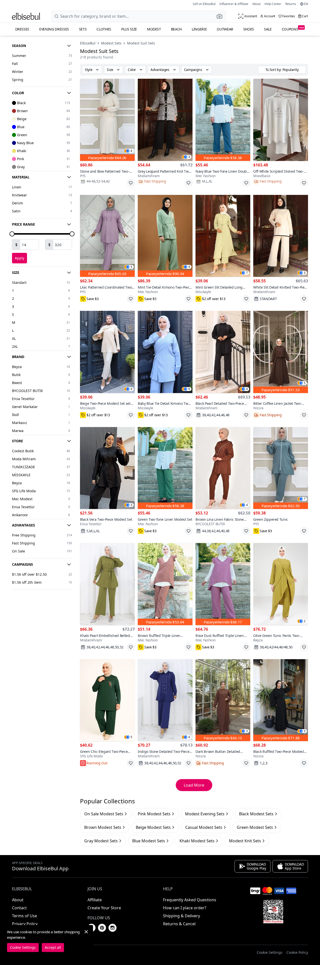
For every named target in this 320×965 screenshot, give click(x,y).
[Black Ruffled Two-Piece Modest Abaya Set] (280, 700)
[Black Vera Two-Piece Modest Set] (107, 468)
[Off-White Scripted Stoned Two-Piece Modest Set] (280, 120)
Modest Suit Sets (141, 43)
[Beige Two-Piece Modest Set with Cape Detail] (107, 352)
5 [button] (131, 267)
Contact (19, 908)
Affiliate (95, 900)
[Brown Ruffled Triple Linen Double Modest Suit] (165, 584)
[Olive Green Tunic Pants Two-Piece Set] (280, 584)
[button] (221, 16)
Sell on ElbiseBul (204, 4)
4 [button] (131, 151)
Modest (154, 29)
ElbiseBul (88, 43)
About (256, 4)
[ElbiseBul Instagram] (112, 928)
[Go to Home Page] (26, 16)
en (306, 4)
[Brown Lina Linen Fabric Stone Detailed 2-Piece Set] (223, 468)
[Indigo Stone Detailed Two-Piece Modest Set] (165, 700)
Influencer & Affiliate (234, 4)
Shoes (248, 29)
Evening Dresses (54, 29)
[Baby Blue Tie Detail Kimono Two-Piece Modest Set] (165, 352)
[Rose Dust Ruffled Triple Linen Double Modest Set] (223, 584)
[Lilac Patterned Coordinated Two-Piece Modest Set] (107, 236)
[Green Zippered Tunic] (280, 468)
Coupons (293, 28)
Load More (194, 785)
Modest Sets (111, 43)
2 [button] (305, 621)
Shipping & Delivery (181, 916)
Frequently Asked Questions (189, 900)
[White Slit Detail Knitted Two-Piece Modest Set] (280, 236)
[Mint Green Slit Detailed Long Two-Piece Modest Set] (223, 236)
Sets (83, 29)
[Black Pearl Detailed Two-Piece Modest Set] (223, 352)
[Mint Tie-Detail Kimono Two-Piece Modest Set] (165, 236)
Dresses (22, 29)
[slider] (12, 233)
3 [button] (189, 157)
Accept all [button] (53, 947)
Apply (19, 258)
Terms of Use (24, 916)
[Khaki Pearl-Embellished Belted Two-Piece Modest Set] (107, 584)
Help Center (272, 4)
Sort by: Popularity (284, 69)
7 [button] (247, 273)
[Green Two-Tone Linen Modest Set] (165, 468)
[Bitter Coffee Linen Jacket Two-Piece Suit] (280, 352)
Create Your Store (104, 908)
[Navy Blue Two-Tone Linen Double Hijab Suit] (223, 120)
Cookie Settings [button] (269, 952)
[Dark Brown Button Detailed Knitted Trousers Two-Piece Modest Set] (223, 700)
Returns (290, 4)
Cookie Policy (297, 952)
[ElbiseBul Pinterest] (102, 928)
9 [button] (131, 389)
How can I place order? (184, 908)
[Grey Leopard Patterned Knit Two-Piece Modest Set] (165, 120)
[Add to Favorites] (131, 183)
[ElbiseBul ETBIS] (273, 911)
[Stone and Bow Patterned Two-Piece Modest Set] (107, 120)
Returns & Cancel (179, 924)
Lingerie (199, 29)
